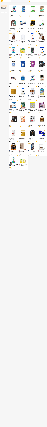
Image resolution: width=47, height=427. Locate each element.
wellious (26, 109)
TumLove (36, 95)
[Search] (29, 1)
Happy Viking (44, 109)
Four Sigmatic (44, 40)
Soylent (26, 40)
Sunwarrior (35, 54)
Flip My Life (16, 95)
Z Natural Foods (44, 150)
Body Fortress (16, 150)
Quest (17, 40)
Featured (45, 4)
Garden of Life (44, 95)
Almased (26, 54)
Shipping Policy (4, 8)
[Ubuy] (1, 1)
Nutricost (36, 40)
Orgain (17, 54)
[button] (33, 1)
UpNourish (26, 150)
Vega (36, 150)
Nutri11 (17, 109)
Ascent (36, 109)
